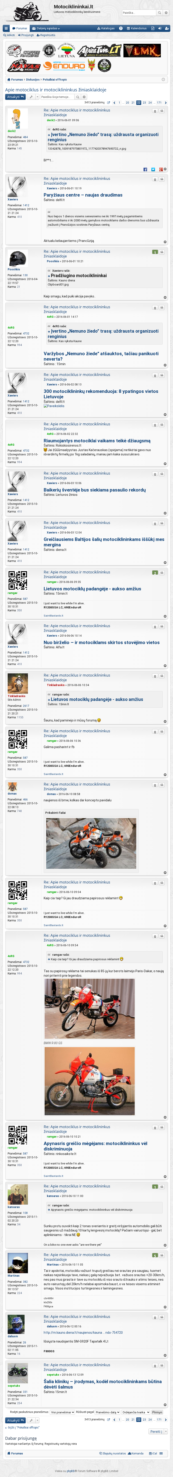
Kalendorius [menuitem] (139, 28)
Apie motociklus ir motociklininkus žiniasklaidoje (55, 90)
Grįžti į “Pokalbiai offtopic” (23, 1427)
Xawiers (13, 199)
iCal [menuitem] (154, 1453)
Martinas (14, 1275)
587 (25, 599)
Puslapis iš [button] (108, 102)
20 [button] (127, 102)
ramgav (12, 593)
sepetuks (14, 1385)
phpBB (71, 1471)
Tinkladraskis (16, 696)
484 (25, 137)
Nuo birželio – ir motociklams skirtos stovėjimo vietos (102, 642)
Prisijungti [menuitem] (160, 29)
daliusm (13, 1336)
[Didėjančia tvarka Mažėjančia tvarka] (136, 1412)
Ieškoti (159, 13)
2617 (26, 705)
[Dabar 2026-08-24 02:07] (163, 79)
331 (25, 1392)
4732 (26, 333)
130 (25, 275)
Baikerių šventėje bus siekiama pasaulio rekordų (95, 490)
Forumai (21, 28)
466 (25, 799)
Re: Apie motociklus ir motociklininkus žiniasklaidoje (77, 112)
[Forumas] (28, 12)
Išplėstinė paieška (166, 13)
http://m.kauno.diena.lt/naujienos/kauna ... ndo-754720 (83, 1332)
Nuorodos (7, 29)
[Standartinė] (45, 120)
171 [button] (159, 102)
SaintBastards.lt (53, 615)
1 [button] (119, 102)
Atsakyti (13, 97)
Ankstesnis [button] (114, 102)
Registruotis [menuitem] (167, 29)
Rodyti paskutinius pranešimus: (30, 1412)
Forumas (17, 1453)
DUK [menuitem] (122, 29)
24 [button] (150, 102)
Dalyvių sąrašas (47, 28)
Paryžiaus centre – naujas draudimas (83, 195)
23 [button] (144, 102)
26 (24, 1342)
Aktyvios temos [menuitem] (153, 29)
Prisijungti (27, 35)
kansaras (14, 1207)
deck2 (12, 131)
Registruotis (47, 35)
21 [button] (133, 102)
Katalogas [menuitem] (108, 28)
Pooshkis (14, 269)
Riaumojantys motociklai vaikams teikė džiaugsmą (97, 440)
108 (25, 1213)
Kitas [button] (165, 102)
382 (25, 1281)
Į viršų (164, 169)
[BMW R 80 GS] (90, 1038)
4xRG (11, 327)
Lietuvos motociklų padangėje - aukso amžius (92, 588)
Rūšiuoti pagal (85, 1412)
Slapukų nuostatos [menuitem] (114, 1453)
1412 (26, 205)
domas (12, 793)
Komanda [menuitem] (137, 1453)
